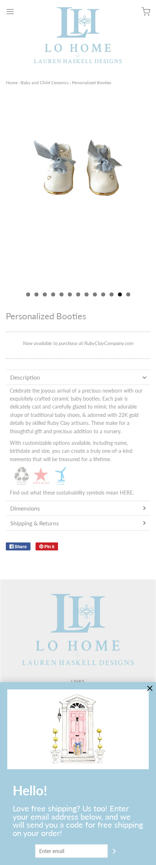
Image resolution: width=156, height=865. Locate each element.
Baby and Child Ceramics (45, 82)
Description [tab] (25, 377)
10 (103, 294)
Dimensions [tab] (25, 508)
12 (120, 294)
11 (112, 294)
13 (128, 294)
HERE (126, 492)
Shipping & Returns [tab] (34, 523)
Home (11, 82)
